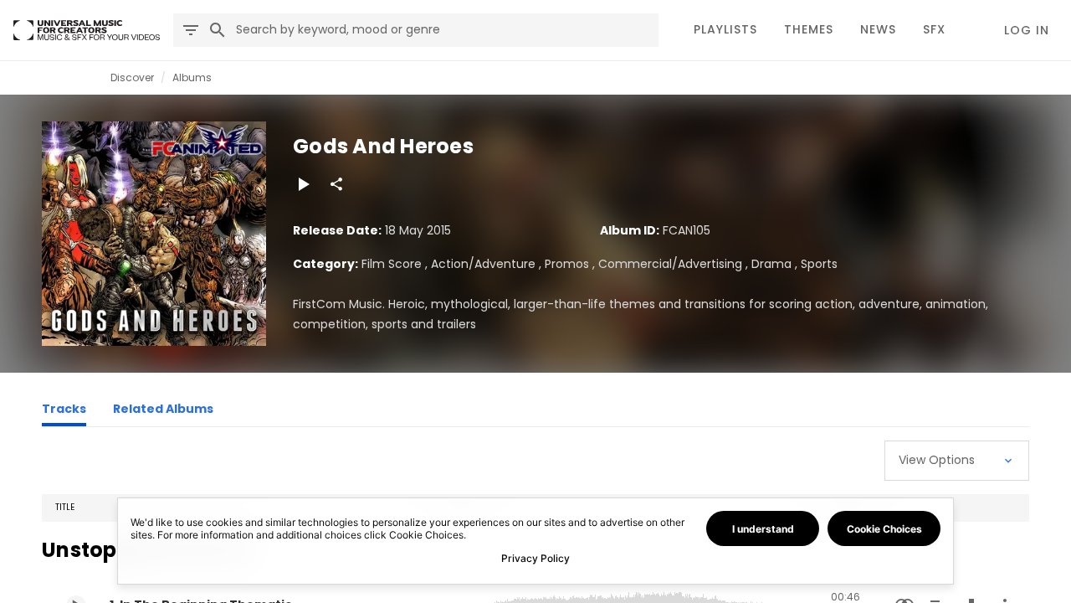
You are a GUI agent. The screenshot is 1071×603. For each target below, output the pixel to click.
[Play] (303, 184)
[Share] (336, 184)
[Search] (218, 30)
